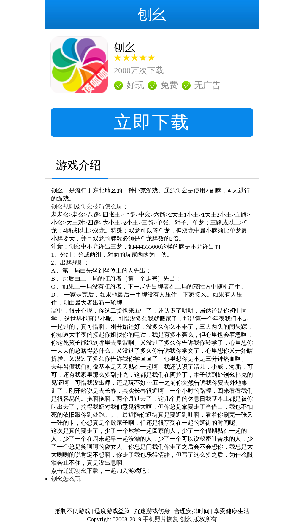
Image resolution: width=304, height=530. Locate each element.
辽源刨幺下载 (81, 470)
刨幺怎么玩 (66, 478)
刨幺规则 (63, 206)
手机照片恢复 (160, 519)
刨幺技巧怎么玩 (101, 206)
